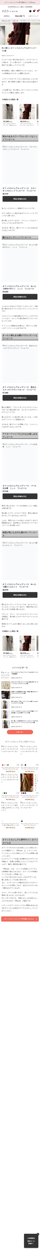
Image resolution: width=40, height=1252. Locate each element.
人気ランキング (33, 16)
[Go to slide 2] (18, 479)
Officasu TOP (6, 21)
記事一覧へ (20, 732)
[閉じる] (38, 1234)
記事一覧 (15, 21)
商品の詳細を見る (20, 199)
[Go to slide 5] (22, 479)
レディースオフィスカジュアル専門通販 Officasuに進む (19, 919)
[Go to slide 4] (21, 479)
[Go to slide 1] (17, 479)
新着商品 (7, 16)
